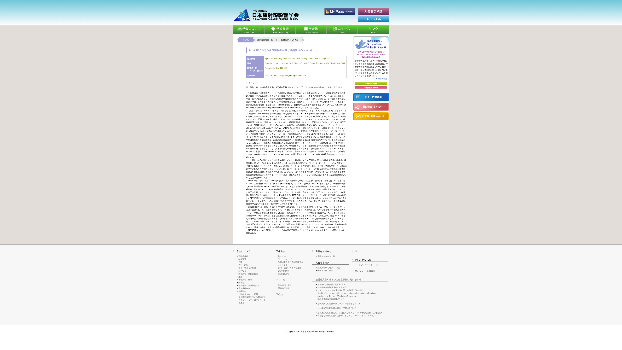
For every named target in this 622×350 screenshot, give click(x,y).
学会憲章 (242, 259)
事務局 (241, 303)
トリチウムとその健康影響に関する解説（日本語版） (341, 290)
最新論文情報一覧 (265, 40)
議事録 (241, 282)
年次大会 (282, 256)
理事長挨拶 (243, 256)
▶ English (373, 19)
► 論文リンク (252, 83)
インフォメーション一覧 (367, 265)
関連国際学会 (284, 274)
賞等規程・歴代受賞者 (248, 274)
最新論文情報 (284, 288)
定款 (240, 277)
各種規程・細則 (245, 280)
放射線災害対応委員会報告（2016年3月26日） (337, 308)
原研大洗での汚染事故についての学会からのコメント (340, 304)
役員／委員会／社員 (247, 268)
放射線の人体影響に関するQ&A (331, 284)
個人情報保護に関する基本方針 (252, 297)
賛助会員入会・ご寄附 (248, 294)
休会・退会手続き (325, 270)
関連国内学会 (284, 271)
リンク (358, 251)
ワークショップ (285, 259)
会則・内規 (243, 265)
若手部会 (242, 291)
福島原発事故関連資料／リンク (331, 299)
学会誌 (279, 294)
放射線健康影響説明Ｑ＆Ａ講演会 (331, 287)
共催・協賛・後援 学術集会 (290, 268)
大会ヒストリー (285, 265)
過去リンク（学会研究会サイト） (253, 300)
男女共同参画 (244, 288)
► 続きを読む (382, 78)
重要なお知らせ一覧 (326, 256)
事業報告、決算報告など (249, 285)
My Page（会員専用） (366, 271)
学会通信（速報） (286, 285)
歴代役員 (242, 271)
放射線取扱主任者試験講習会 (290, 262)
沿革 (240, 262)
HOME (246, 40)
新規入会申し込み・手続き (329, 268)
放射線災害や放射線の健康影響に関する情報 (338, 279)
